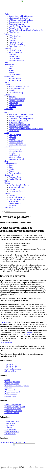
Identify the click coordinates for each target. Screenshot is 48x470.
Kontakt (7, 95)
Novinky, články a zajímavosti (19, 26)
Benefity (12, 91)
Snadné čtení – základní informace (21, 16)
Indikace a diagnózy (16, 42)
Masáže (11, 70)
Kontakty (12, 97)
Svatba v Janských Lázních (18, 22)
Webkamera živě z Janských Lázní (21, 20)
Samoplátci (8, 48)
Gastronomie (9, 76)
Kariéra (7, 84)
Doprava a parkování (16, 101)
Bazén (11, 66)
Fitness (11, 72)
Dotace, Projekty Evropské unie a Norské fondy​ (26, 30)
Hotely (6, 62)
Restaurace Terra (15, 78)
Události (7, 82)
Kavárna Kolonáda (15, 80)
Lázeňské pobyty (15, 50)
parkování (5, 322)
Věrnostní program (15, 52)
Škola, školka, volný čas (17, 46)
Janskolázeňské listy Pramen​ (19, 28)
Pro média (12, 107)
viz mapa (29, 332)
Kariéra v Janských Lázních (19, 87)
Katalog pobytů (14, 56)
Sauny (11, 68)
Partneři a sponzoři (15, 105)
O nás (6, 14)
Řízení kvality (14, 32)
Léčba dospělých (15, 36)
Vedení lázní (13, 103)
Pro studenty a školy (16, 93)
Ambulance (8, 109)
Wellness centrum (10, 64)
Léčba (6, 34)
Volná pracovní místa (16, 89)
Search (2, 211)
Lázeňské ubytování (16, 44)
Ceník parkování (6, 342)
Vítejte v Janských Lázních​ (18, 18)
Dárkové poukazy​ (15, 58)
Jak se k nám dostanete (17, 99)
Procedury (12, 40)
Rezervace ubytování (16, 60)
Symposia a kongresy (16, 24)
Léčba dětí (12, 38)
